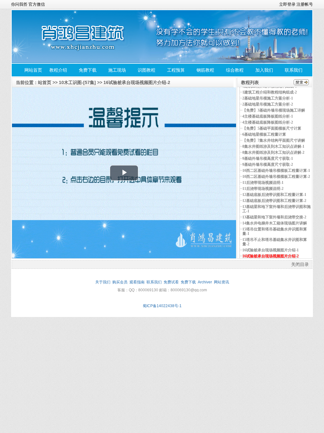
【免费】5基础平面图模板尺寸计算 (271, 128)
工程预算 (176, 70)
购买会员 (120, 282)
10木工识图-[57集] (77, 82)
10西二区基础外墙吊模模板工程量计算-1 (276, 170)
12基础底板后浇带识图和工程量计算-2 (274, 200)
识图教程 (146, 70)
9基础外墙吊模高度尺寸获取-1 (267, 158)
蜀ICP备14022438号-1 (162, 306)
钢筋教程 (205, 70)
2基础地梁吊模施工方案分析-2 (267, 104)
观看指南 (137, 282)
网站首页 (33, 70)
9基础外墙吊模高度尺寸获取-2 (267, 164)
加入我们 (264, 70)
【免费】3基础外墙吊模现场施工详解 (273, 110)
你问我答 (19, 4)
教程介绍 (58, 70)
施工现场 (117, 70)
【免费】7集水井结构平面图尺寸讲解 (273, 140)
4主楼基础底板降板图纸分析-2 (267, 122)
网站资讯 (221, 282)
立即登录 (287, 4)
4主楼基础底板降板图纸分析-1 (267, 116)
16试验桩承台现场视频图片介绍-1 (270, 250)
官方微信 (36, 4)
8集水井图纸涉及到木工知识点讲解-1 (273, 146)
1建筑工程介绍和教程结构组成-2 (269, 92)
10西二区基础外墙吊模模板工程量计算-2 (276, 176)
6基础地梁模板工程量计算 (264, 134)
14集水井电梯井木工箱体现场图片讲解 (274, 223)
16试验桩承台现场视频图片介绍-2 (136, 82)
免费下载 (88, 70)
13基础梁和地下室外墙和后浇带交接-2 (274, 217)
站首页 (44, 82)
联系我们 (293, 70)
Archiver (205, 282)
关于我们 (102, 282)
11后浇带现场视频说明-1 (263, 182)
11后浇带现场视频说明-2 (263, 188)
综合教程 (235, 70)
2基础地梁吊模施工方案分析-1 (267, 98)
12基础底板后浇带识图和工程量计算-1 (274, 194)
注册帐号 (304, 4)
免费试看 (171, 282)
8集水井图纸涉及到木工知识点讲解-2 (273, 152)
